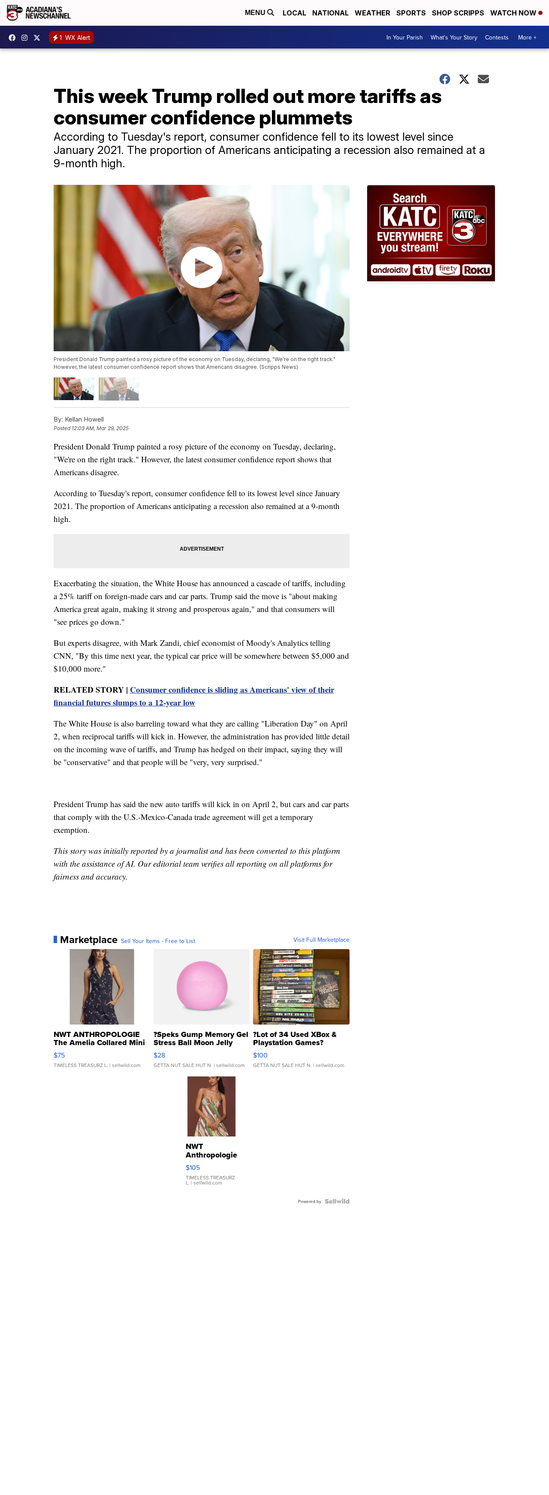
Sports (411, 13)
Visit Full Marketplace (321, 940)
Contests (497, 37)
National (330, 13)
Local (294, 13)
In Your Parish (404, 37)
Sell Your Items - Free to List (158, 941)
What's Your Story (454, 37)
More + (527, 37)
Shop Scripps (458, 13)
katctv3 (14, 37)
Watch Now (514, 13)
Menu (256, 12)
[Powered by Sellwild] (337, 1201)
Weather (372, 13)
